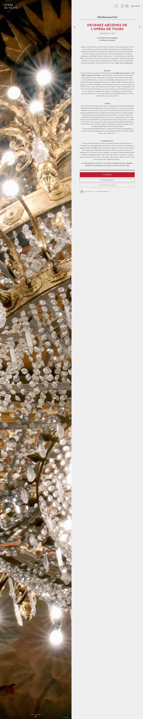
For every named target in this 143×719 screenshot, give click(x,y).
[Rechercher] (116, 6)
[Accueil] (11, 6)
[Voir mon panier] (127, 6)
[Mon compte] (122, 6)
